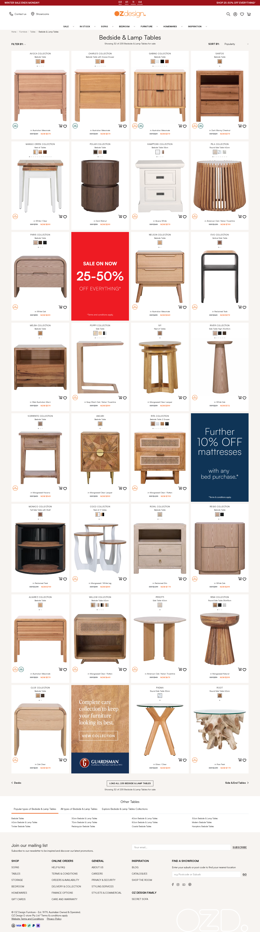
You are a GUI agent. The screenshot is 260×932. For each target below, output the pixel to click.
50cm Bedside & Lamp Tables (205, 818)
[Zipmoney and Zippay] (38, 925)
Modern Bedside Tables (202, 822)
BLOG (135, 867)
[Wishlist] (243, 13)
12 (51, 157)
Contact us (20, 13)
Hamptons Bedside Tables (203, 826)
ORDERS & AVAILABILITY (65, 879)
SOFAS (15, 867)
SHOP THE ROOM (142, 879)
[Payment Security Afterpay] (29, 925)
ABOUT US (97, 867)
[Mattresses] (220, 457)
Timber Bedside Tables (20, 826)
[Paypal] (34, 925)
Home (13, 32)
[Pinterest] (189, 884)
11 (49, 157)
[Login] (236, 13)
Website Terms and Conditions (27, 918)
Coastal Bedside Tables (141, 826)
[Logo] (130, 14)
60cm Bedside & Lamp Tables (24, 822)
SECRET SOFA (140, 899)
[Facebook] (173, 884)
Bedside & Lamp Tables (49, 32)
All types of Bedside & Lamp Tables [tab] (79, 808)
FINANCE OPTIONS (62, 892)
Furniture (23, 32)
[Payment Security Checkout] (13, 925)
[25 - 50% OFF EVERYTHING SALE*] (100, 276)
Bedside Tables (17, 818)
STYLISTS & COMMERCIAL (107, 892)
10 (47, 157)
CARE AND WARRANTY (64, 899)
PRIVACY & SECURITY (103, 879)
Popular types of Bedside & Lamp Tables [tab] (35, 808)
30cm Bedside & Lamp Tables (84, 818)
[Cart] (249, 13)
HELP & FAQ (58, 867)
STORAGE (17, 879)
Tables (33, 32)
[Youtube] (183, 884)
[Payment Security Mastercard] (24, 925)
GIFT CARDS (18, 899)
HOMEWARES (19, 892)
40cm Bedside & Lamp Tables (145, 818)
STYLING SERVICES (103, 886)
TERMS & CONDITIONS (65, 873)
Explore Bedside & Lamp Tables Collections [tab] (125, 808)
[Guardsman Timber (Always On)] (100, 729)
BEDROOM (17, 886)
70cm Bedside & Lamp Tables (84, 822)
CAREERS (97, 873)
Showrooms (42, 13)
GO (245, 874)
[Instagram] (178, 884)
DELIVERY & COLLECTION (66, 886)
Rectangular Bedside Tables (83, 826)
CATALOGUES (139, 873)
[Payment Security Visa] (18, 925)
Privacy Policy (54, 918)
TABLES (15, 873)
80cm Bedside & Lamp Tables (145, 822)
